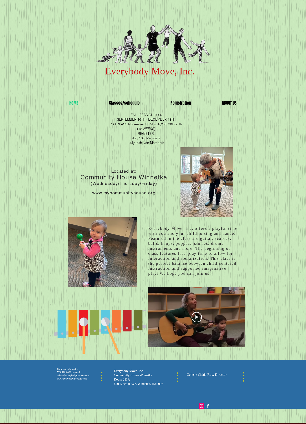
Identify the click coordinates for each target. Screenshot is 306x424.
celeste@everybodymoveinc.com (73, 375)
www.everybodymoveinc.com (72, 378)
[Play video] (197, 317)
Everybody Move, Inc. (151, 71)
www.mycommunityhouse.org (123, 192)
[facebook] (207, 406)
